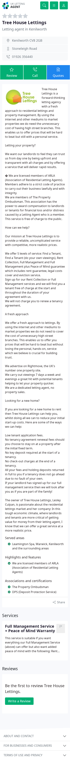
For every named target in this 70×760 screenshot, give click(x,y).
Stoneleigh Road (24, 48)
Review (11, 75)
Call (35, 75)
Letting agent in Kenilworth (24, 29)
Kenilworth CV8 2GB (27, 40)
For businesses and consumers (28, 746)
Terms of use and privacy (23, 755)
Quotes (58, 75)
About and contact (19, 736)
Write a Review (19, 701)
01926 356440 (22, 56)
